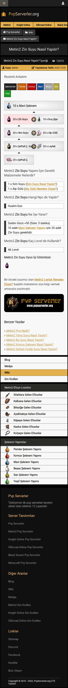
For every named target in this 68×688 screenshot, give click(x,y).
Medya (9, 366)
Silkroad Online (43, 25)
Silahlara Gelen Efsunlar (28, 394)
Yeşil (7, 93)
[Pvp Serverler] (21, 14)
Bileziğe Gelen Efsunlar (27, 407)
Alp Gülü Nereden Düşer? (41, 189)
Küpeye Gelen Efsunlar (27, 420)
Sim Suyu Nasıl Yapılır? (41, 184)
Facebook (14, 655)
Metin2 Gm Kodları (19, 605)
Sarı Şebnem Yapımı (26, 474)
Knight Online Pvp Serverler (24, 539)
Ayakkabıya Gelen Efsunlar (30, 414)
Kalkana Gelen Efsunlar (28, 401)
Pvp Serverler (16, 523)
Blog (7, 359)
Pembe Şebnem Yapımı (27, 449)
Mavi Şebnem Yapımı (26, 462)
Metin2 (7, 25)
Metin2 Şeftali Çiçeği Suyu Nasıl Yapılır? (31, 349)
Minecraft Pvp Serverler (22, 563)
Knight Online (23, 25)
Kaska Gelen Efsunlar (26, 426)
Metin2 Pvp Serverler (20, 531)
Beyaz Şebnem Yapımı (27, 468)
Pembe (21, 86)
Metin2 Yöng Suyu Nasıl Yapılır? (26, 335)
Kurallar (13, 662)
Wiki (7, 372)
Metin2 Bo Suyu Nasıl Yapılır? (25, 340)
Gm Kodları (11, 379)
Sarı (56, 86)
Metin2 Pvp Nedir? (18, 331)
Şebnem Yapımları (15, 442)
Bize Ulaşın (15, 670)
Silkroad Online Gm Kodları (24, 620)
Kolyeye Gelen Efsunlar (27, 433)
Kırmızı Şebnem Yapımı (27, 455)
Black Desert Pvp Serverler (24, 555)
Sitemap (13, 639)
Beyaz (48, 86)
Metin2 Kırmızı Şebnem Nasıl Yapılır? (29, 344)
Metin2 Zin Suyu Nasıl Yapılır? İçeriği (26, 60)
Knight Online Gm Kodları (23, 613)
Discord (13, 647)
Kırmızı (31, 86)
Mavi (40, 86)
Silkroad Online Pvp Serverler (25, 547)
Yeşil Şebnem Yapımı (26, 481)
